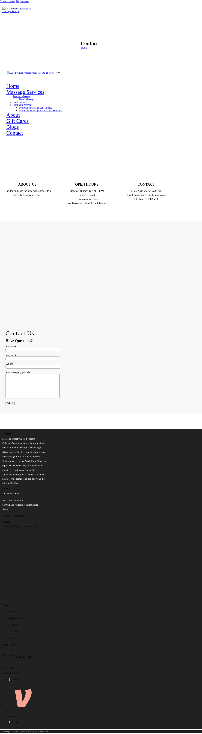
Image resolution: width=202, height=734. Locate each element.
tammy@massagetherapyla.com (150, 195)
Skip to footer (22, 1)
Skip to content (7, 1)
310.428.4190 (152, 199)
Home (84, 47)
